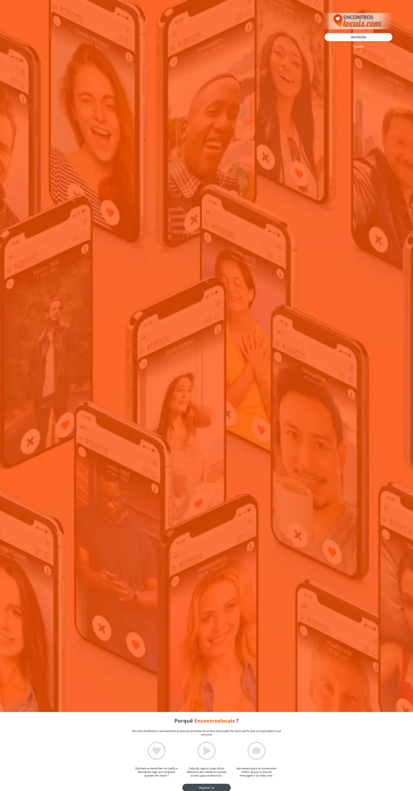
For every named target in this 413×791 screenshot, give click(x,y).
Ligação (358, 46)
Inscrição (358, 37)
